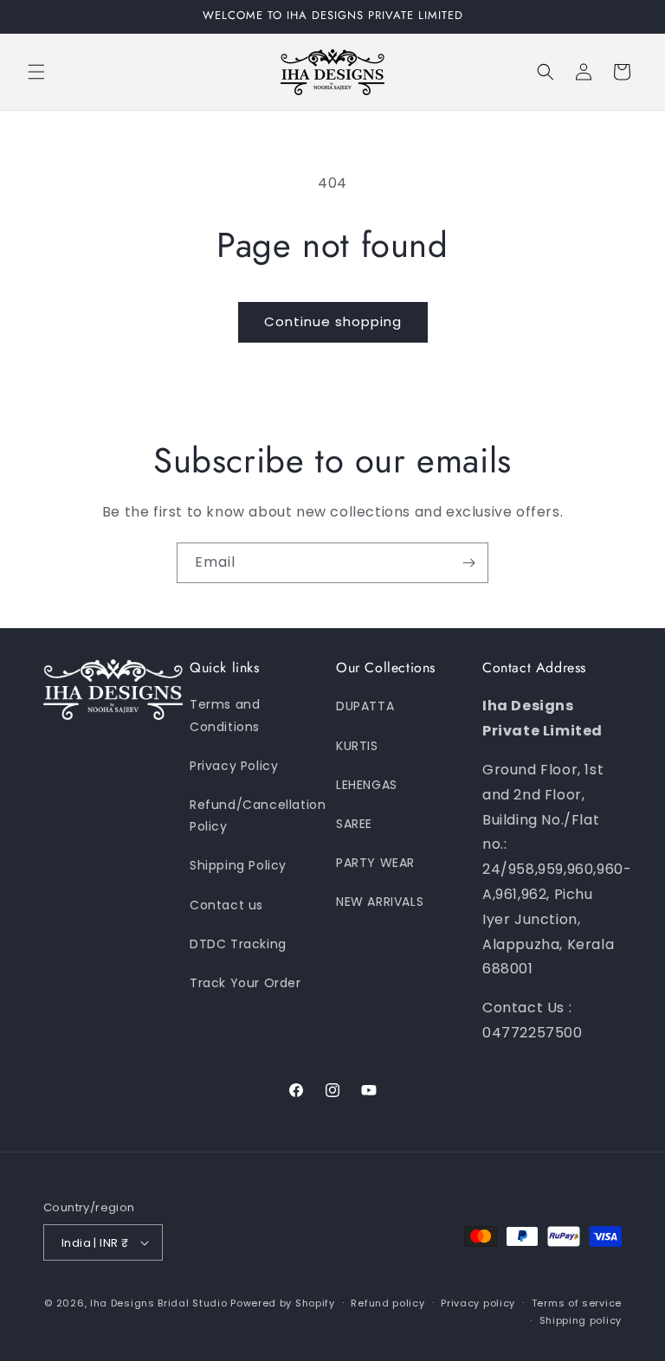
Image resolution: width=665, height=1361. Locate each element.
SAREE (354, 823)
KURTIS (357, 745)
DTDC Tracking (238, 944)
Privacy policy (478, 1303)
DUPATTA (365, 706)
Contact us (226, 905)
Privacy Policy (234, 765)
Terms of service (577, 1303)
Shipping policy (581, 1320)
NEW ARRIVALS (379, 901)
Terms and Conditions (225, 715)
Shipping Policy (238, 865)
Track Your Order (245, 983)
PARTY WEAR (375, 862)
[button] (36, 72)
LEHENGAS (366, 784)
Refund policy (387, 1303)
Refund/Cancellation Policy (258, 815)
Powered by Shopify (282, 1303)
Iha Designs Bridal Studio (159, 1303)
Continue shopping (333, 321)
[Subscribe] (468, 562)
